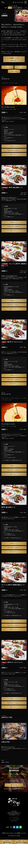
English (9, 7)
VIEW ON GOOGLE (14, 60)
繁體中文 (20, 7)
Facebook (14, 827)
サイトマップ (23, 832)
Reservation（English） (13, 150)
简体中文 (14, 7)
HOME (2, 762)
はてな (17, 827)
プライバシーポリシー (10, 832)
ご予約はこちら (13, 146)
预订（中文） (13, 154)
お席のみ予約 (14, 71)
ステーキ (11, 51)
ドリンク (21, 51)
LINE (20, 827)
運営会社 (3, 832)
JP (15, 2)
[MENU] (25, 2)
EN (18, 2)
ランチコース (7, 67)
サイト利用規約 (17, 832)
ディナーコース (20, 67)
